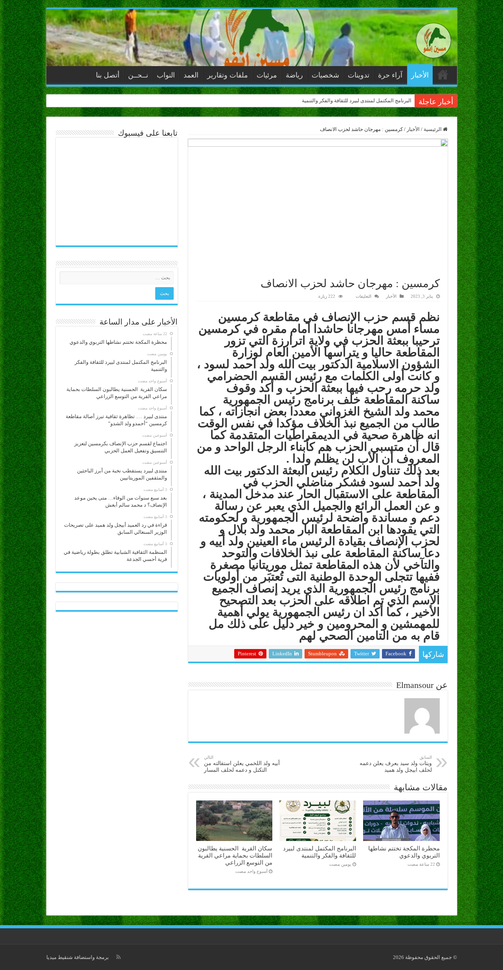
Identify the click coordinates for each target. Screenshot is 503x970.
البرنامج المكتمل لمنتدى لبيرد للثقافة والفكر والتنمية (356, 100)
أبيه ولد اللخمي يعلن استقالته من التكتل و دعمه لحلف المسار (242, 764)
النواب (166, 75)
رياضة (294, 75)
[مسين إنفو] (433, 39)
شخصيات (325, 75)
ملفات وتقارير (227, 75)
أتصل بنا (107, 75)
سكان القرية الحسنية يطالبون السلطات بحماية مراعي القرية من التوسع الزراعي (235, 855)
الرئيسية (443, 74)
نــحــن (138, 75)
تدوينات (358, 75)
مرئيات (267, 75)
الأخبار (420, 75)
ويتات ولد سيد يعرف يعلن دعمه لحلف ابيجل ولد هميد (396, 764)
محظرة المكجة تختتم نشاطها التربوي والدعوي (404, 852)
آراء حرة (390, 75)
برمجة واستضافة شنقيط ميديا (77, 957)
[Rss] (118, 957)
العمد (191, 75)
